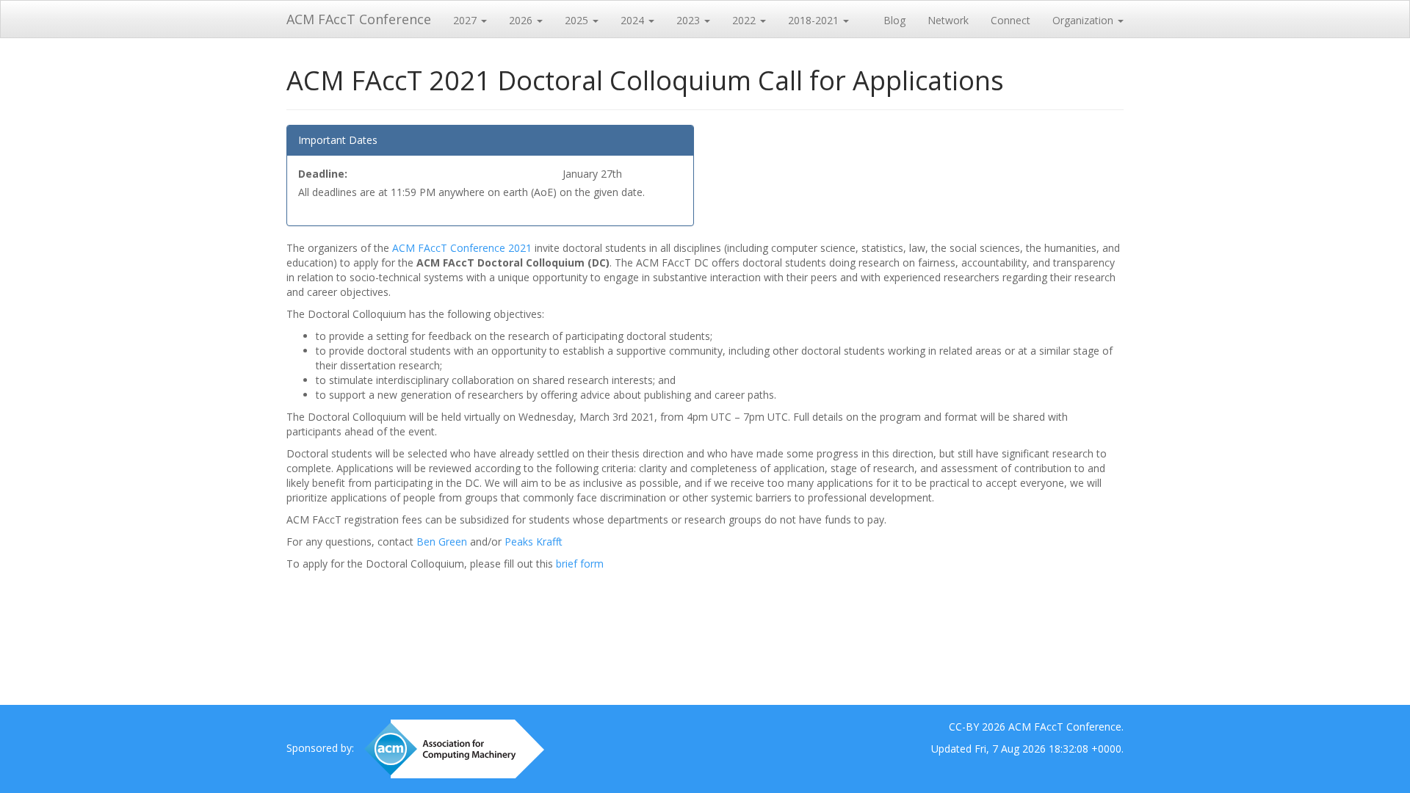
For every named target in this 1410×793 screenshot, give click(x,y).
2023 (689, 20)
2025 (578, 20)
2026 (522, 20)
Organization (1084, 20)
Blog (894, 20)
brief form (580, 564)
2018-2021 (815, 20)
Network (948, 20)
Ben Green (443, 541)
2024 (634, 20)
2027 (466, 20)
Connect (1010, 20)
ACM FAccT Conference (358, 19)
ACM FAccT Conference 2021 (462, 248)
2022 (745, 20)
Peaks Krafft (534, 541)
